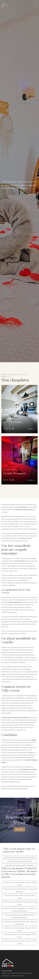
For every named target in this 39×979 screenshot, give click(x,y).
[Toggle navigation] (35, 5)
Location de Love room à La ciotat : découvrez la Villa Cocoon (19, 942)
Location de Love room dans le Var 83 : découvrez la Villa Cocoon (19, 903)
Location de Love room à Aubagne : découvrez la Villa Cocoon (19, 929)
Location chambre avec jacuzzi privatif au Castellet (19, 857)
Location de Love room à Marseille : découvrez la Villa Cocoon (19, 884)
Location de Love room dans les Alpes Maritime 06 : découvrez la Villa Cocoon (19, 916)
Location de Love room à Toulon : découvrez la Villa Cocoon (19, 897)
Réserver (34, 392)
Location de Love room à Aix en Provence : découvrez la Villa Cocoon (20, 890)
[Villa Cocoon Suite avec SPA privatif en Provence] (4, 5)
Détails (31, 429)
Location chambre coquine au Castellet (19, 861)
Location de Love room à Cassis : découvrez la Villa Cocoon (19, 936)
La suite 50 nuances (14, 473)
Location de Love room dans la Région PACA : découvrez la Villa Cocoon (19, 923)
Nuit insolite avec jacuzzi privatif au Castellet (19, 865)
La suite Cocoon (12, 422)
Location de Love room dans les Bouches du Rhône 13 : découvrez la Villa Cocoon (19, 910)
